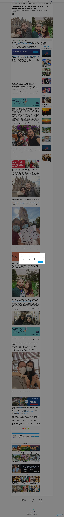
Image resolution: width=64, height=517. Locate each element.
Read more (32, 256)
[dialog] (32, 258)
